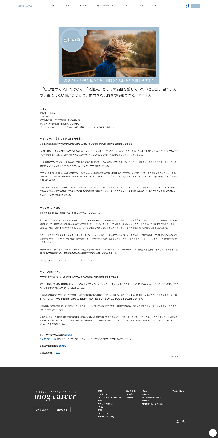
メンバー (129, 394)
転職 (67, 5)
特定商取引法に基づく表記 (153, 403)
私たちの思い (131, 391)
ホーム (40, 5)
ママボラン (102, 394)
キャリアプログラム (106, 403)
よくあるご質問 (42, 409)
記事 (141, 5)
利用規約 (145, 400)
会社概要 (129, 397)
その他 (154, 5)
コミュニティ (103, 413)
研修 (100, 400)
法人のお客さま (178, 391)
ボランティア (83, 5)
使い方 (54, 5)
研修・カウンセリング (105, 5)
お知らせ (145, 394)
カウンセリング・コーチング (109, 397)
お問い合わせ (62, 409)
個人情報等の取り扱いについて (154, 397)
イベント (127, 5)
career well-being (106, 416)
